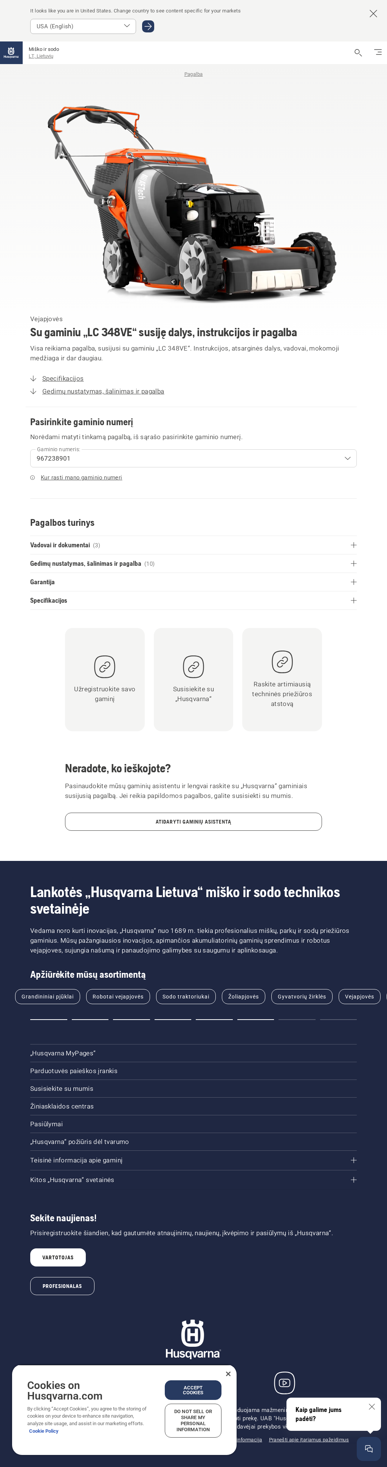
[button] (48, 1020)
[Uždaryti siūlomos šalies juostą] (373, 14)
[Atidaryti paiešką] (358, 53)
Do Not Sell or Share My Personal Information (193, 1420)
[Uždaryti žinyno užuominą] (372, 1407)
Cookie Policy (44, 1431)
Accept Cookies (193, 1390)
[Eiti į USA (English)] (148, 26)
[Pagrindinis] (11, 52)
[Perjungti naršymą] (378, 53)
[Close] (228, 1374)
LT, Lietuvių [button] (41, 56)
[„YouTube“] (284, 1383)
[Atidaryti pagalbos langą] (369, 1449)
